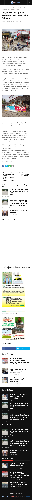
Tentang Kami (19, 493)
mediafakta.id (6, 21)
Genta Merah (14, 496)
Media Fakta (5, 496)
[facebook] (9, 348)
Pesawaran (9, 8)
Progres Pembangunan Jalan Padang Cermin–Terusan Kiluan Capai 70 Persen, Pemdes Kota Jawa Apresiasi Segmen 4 (19, 202)
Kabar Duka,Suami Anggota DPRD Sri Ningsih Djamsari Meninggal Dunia (18, 370)
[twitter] (23, 348)
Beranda (4, 8)
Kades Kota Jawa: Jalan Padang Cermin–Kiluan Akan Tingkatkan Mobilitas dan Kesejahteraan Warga (19, 192)
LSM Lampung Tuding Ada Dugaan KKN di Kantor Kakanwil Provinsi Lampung (19, 484)
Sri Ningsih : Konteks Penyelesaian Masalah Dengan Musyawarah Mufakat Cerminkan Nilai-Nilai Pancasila (20, 361)
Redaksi (12, 493)
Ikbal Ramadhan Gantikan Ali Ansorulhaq (18, 211)
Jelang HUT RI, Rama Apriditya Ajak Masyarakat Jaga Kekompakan (19, 379)
